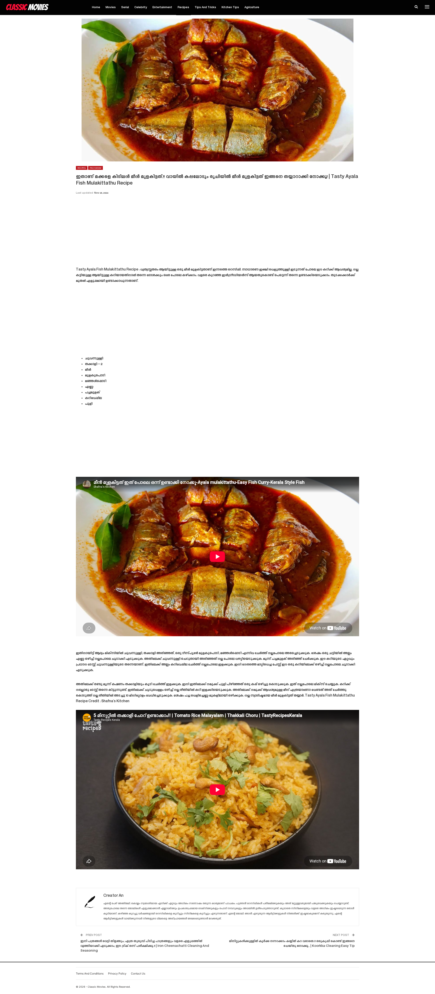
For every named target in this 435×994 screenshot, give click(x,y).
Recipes (183, 7)
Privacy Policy (117, 973)
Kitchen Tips (230, 7)
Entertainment (162, 7)
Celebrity (140, 7)
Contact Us (138, 973)
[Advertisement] (217, 232)
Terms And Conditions (90, 973)
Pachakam (95, 168)
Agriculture (251, 7)
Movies (111, 7)
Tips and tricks (205, 7)
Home (96, 7)
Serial (125, 7)
